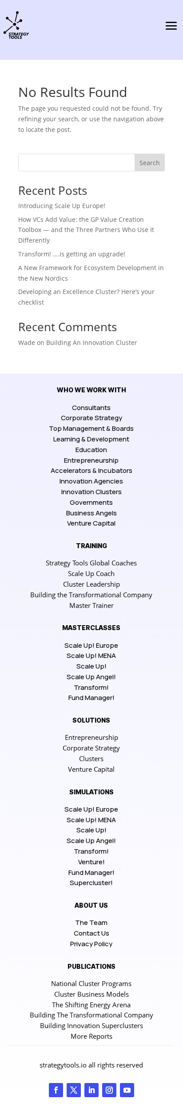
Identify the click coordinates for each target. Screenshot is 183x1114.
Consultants (91, 407)
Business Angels (91, 513)
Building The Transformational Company (91, 1014)
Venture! (91, 861)
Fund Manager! (91, 697)
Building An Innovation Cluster (91, 342)
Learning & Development (91, 439)
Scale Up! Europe (91, 645)
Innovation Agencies (91, 481)
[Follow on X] (74, 1090)
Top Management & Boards (91, 428)
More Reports (91, 1036)
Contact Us (91, 933)
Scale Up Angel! (91, 676)
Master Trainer (91, 605)
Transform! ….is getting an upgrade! (71, 254)
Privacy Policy (91, 943)
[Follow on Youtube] (127, 1090)
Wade (26, 342)
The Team (91, 922)
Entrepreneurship (91, 460)
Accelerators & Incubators (91, 470)
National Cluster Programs (91, 983)
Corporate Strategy (91, 417)
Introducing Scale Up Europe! (61, 205)
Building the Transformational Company (91, 594)
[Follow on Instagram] (109, 1090)
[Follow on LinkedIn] (91, 1090)
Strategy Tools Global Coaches (91, 562)
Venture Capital (91, 523)
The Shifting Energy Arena (91, 1004)
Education (91, 449)
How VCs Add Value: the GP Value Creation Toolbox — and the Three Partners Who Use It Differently (86, 230)
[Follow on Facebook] (56, 1090)
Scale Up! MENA (91, 655)
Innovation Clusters (91, 491)
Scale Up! (91, 666)
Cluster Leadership (91, 584)
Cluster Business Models (91, 994)
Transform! (91, 687)
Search (149, 163)
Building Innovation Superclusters (91, 1025)
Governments (91, 502)
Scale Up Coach (91, 573)
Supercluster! (91, 882)
